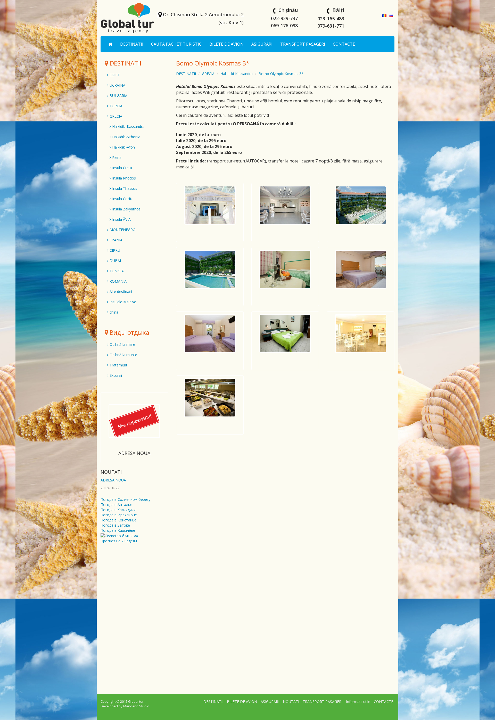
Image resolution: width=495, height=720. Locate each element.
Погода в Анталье (116, 504)
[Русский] (391, 15)
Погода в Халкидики (118, 509)
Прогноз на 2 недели (119, 540)
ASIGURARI (262, 44)
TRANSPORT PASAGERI (302, 44)
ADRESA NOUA (134, 453)
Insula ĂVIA (121, 219)
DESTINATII (131, 44)
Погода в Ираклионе (119, 514)
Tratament (118, 365)
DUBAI (115, 260)
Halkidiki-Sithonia (126, 136)
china (114, 312)
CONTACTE (344, 44)
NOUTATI (111, 472)
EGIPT (115, 74)
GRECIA (208, 73)
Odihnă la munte (123, 354)
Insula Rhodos (124, 178)
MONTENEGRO (123, 229)
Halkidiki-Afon (123, 147)
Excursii (116, 375)
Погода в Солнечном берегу (125, 499)
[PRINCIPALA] (110, 44)
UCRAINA (117, 85)
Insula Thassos (124, 188)
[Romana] (384, 15)
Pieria (116, 157)
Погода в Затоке (115, 525)
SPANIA (116, 240)
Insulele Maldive (123, 301)
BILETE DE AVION (226, 44)
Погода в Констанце (118, 520)
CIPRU (115, 250)
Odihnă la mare (122, 344)
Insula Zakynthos (126, 209)
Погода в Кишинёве (118, 530)
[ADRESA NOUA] (134, 421)
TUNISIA (117, 270)
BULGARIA (118, 95)
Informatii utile (358, 701)
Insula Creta (122, 167)
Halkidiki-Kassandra (236, 73)
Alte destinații (121, 291)
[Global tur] (128, 17)
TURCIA (116, 105)
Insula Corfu (122, 198)
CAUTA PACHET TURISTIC (176, 44)
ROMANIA (118, 281)
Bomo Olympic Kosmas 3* (281, 73)
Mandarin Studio (136, 706)
